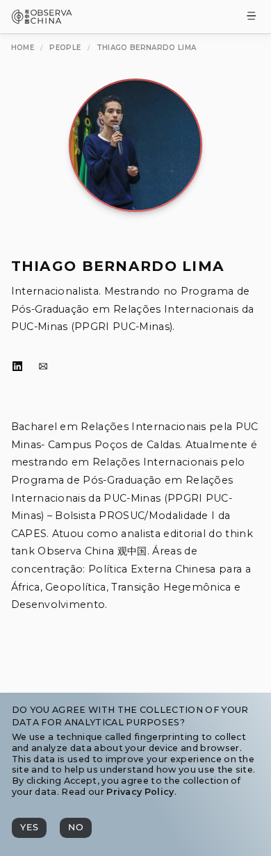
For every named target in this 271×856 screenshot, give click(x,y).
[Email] (43, 367)
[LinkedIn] (17, 367)
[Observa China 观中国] (42, 19)
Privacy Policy (140, 792)
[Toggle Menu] (252, 17)
